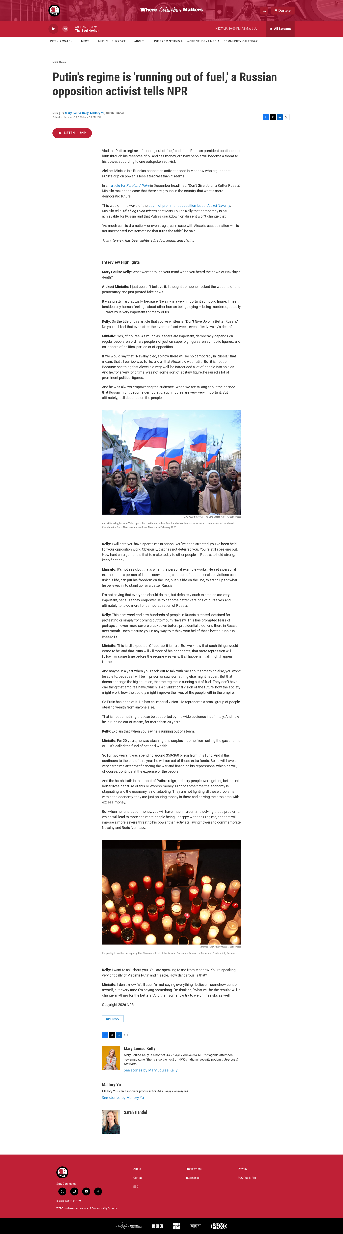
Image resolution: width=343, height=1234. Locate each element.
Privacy (242, 1168)
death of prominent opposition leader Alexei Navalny (189, 205)
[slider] (71, 29)
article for (129, 185)
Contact (138, 1177)
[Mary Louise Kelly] (111, 1058)
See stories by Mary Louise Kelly (150, 1070)
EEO (136, 1186)
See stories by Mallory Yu (123, 1097)
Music (103, 41)
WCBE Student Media (203, 41)
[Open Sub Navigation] (75, 41)
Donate (284, 10)
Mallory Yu (97, 113)
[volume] (65, 28)
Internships (192, 1177)
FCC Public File (247, 1177)
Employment (194, 1168)
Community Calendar (241, 41)
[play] (53, 29)
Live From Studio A (168, 41)
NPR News (59, 62)
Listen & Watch (60, 41)
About (139, 41)
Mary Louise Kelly (77, 113)
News (85, 41)
